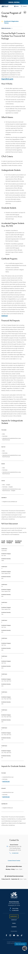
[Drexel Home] (4, 6)
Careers (14, 926)
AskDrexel (4, 315)
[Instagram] (10, 935)
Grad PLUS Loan (6, 781)
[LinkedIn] (18, 935)
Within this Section (6, 28)
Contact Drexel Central (14, 860)
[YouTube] (14, 935)
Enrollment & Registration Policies (11, 22)
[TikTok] (21, 935)
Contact (14, 920)
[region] (12, 468)
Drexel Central (14, 2)
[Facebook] (6, 935)
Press (14, 923)
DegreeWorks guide (7, 79)
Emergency (14, 916)
